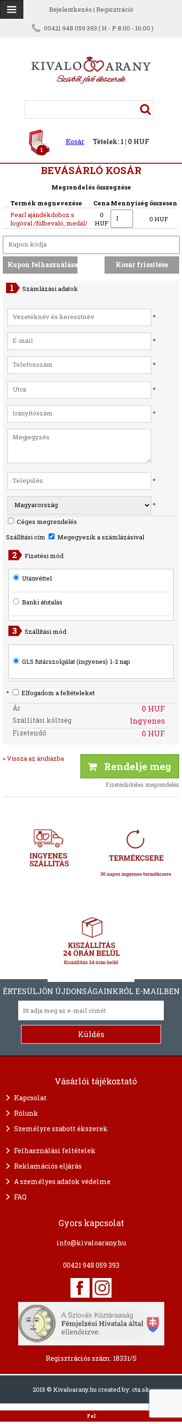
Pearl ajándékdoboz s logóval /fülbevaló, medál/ (48, 219)
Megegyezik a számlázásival (100, 537)
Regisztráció (114, 9)
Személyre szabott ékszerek (61, 1128)
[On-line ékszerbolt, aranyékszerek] (11, 9)
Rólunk (26, 1113)
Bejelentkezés (70, 9)
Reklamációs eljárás (48, 1166)
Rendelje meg (134, 766)
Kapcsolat (30, 1097)
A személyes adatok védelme (62, 1181)
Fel (91, 1416)
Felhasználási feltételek (55, 1150)
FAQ (20, 1196)
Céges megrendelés (46, 521)
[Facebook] (80, 1288)
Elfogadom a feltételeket (50, 693)
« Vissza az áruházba (33, 758)
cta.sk (140, 1389)
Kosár (75, 141)
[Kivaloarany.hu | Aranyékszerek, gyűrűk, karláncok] (91, 96)
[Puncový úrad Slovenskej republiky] (91, 1322)
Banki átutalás (42, 602)
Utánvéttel (37, 578)
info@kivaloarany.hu (91, 1242)
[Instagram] (102, 1288)
